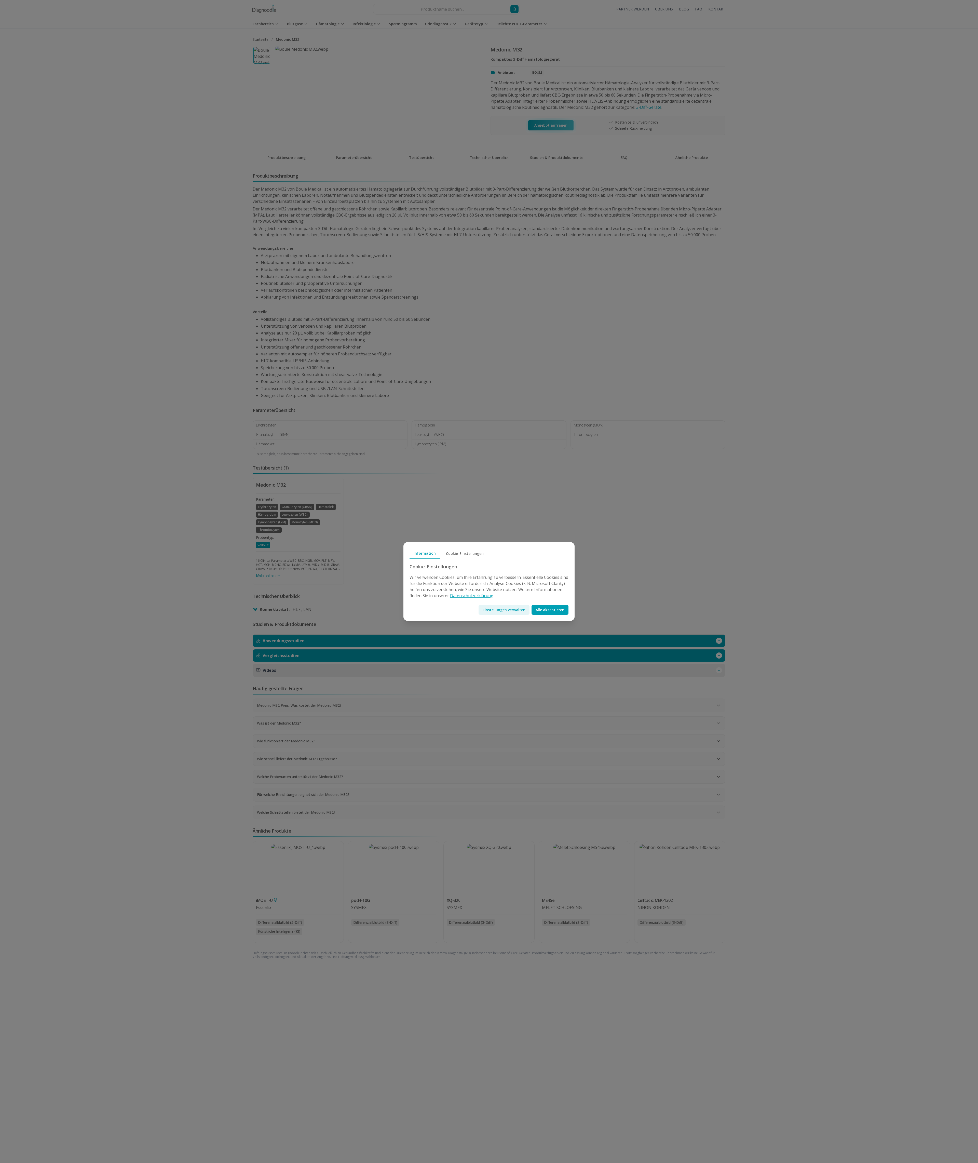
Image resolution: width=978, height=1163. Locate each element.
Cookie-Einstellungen (465, 553)
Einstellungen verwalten (504, 609)
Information (425, 553)
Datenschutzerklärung (471, 595)
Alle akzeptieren (550, 609)
